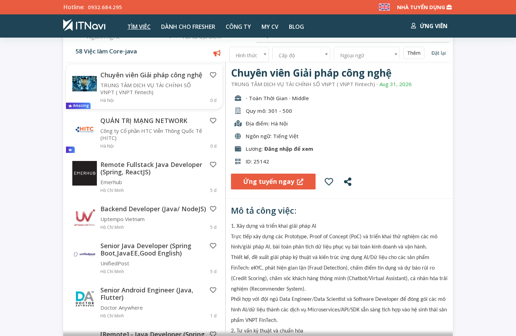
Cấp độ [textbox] (287, 55)
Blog (296, 27)
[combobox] (249, 54)
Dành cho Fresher (188, 27)
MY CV (270, 27)
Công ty (238, 27)
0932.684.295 (105, 7)
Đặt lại (438, 53)
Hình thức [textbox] (246, 55)
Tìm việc (139, 27)
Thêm (414, 53)
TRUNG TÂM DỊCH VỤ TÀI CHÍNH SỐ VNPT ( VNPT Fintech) (303, 84)
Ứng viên (433, 26)
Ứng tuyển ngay (268, 181)
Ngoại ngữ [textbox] (352, 55)
